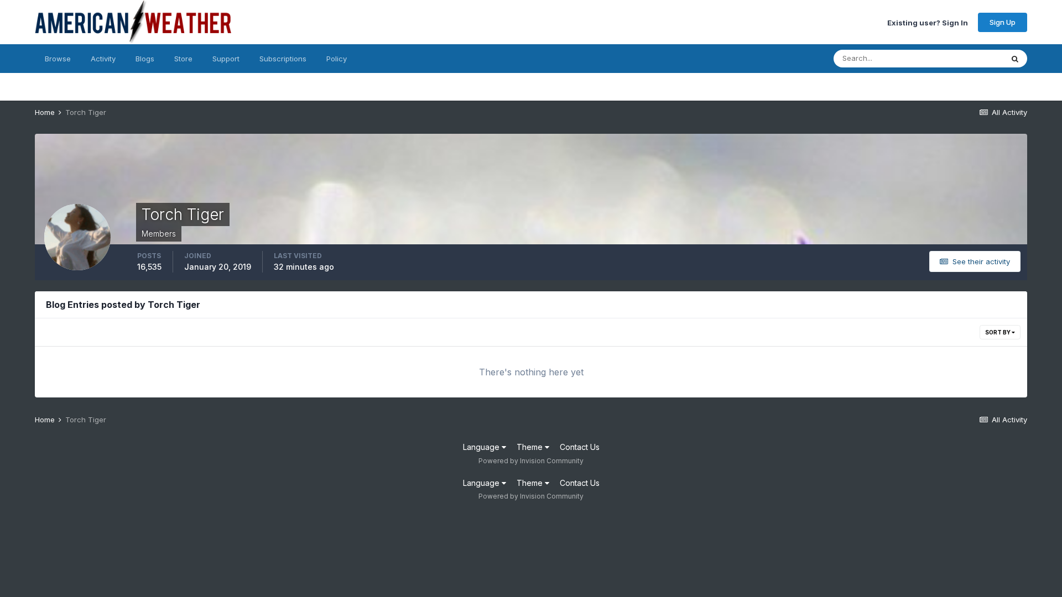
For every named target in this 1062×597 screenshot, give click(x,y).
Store (183, 58)
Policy (336, 58)
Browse (58, 58)
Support (226, 58)
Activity (103, 58)
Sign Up (1003, 22)
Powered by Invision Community (531, 461)
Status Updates (963, 58)
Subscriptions (282, 58)
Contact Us (580, 447)
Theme (531, 447)
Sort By (998, 332)
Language (482, 447)
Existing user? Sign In (927, 22)
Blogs (145, 58)
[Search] (1015, 58)
